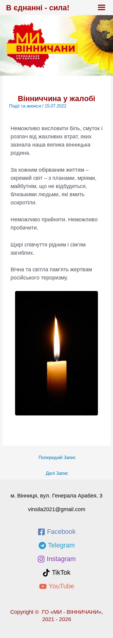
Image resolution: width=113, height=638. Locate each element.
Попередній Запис (57, 457)
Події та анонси (25, 106)
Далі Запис (57, 473)
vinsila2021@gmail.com (56, 509)
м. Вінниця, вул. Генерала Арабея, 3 (56, 496)
